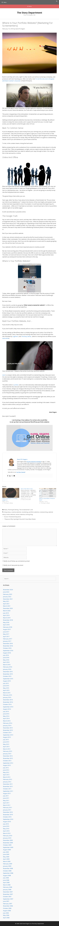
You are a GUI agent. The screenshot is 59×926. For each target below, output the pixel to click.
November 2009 (8, 843)
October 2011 (7, 789)
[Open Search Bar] (56, 1)
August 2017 (7, 629)
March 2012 (6, 777)
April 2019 (6, 615)
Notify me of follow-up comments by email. (17, 561)
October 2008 (7, 871)
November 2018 (8, 620)
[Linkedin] (10, 476)
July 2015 (6, 683)
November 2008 (8, 868)
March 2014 (6, 721)
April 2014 (6, 718)
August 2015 (7, 681)
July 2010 (6, 824)
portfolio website (34, 512)
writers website (20, 514)
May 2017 (6, 634)
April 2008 (6, 882)
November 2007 (8, 894)
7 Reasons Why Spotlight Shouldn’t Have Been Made (20, 519)
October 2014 (7, 704)
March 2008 (6, 885)
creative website (16, 512)
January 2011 (7, 810)
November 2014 (8, 702)
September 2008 (8, 873)
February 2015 (7, 695)
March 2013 (6, 749)
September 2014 (8, 707)
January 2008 (7, 889)
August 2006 (7, 910)
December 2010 (8, 812)
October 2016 (7, 648)
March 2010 (6, 833)
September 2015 (8, 679)
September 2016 (8, 650)
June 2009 (6, 854)
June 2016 (6, 657)
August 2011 (7, 793)
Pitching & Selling (13, 510)
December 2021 (8, 599)
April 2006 (6, 918)
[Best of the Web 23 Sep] (30, 494)
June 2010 (6, 826)
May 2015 (6, 688)
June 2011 (6, 798)
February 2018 (7, 627)
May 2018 (6, 622)
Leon (3, 375)
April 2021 (6, 604)
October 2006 (7, 908)
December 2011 (8, 784)
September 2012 (8, 763)
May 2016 (6, 660)
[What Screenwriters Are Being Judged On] (10, 493)
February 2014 (7, 723)
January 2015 (7, 697)
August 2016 (7, 653)
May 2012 (6, 772)
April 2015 (6, 690)
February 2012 (7, 779)
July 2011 (6, 796)
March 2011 (6, 805)
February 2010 (7, 835)
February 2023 (7, 594)
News (5, 510)
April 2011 (6, 803)
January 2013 (7, 754)
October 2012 (7, 761)
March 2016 (6, 664)
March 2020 (6, 611)
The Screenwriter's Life (26, 510)
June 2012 (6, 770)
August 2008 (7, 875)
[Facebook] (7, 476)
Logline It (15, 336)
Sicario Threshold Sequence (12, 517)
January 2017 (7, 641)
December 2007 (8, 892)
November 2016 (8, 646)
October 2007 (7, 896)
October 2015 (7, 676)
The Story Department (29, 12)
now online (5, 338)
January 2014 (7, 725)
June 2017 (6, 632)
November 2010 (8, 814)
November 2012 (8, 758)
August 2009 (7, 850)
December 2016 (8, 643)
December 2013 (8, 728)
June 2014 (6, 714)
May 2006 (6, 915)
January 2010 (7, 838)
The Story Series (26, 336)
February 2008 (7, 887)
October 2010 (7, 817)
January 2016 (7, 669)
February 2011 (7, 807)
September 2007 (8, 899)
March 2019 (6, 618)
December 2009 (8, 840)
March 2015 (6, 693)
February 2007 (7, 903)
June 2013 (6, 742)
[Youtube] (14, 476)
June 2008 (6, 880)
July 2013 (6, 739)
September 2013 (8, 735)
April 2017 (6, 636)
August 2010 (7, 821)
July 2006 (6, 913)
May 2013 (6, 744)
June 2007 (6, 901)
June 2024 (6, 592)
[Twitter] (12, 476)
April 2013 (6, 746)
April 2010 (6, 831)
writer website (10, 514)
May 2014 (6, 716)
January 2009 (7, 866)
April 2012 (6, 775)
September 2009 (8, 847)
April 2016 (6, 662)
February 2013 (7, 751)
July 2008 (6, 878)
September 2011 (8, 791)
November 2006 (8, 906)
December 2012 (8, 756)
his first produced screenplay (34, 461)
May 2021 (6, 601)
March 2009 (6, 861)
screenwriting (43, 512)
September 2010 (8, 819)
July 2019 (6, 613)
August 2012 (7, 765)
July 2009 (6, 852)
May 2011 (6, 800)
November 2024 (8, 589)
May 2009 (6, 857)
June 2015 (6, 686)
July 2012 (6, 768)
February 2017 (7, 639)
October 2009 (7, 845)
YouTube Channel (20, 472)
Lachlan (16, 385)
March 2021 (6, 606)
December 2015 (8, 671)
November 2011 (8, 786)
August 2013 (7, 737)
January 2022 (7, 596)
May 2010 (6, 829)
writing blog (29, 514)
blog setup (7, 512)
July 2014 (6, 711)
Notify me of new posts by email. (13, 565)
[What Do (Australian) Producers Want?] (47, 493)
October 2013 (7, 732)
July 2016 (6, 655)
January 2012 (7, 782)
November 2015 (8, 674)
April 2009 (6, 859)
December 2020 (8, 608)
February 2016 (7, 667)
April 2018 (6, 625)
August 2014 (7, 709)
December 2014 (8, 700)
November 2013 (8, 730)
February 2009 (7, 864)
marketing (25, 512)
